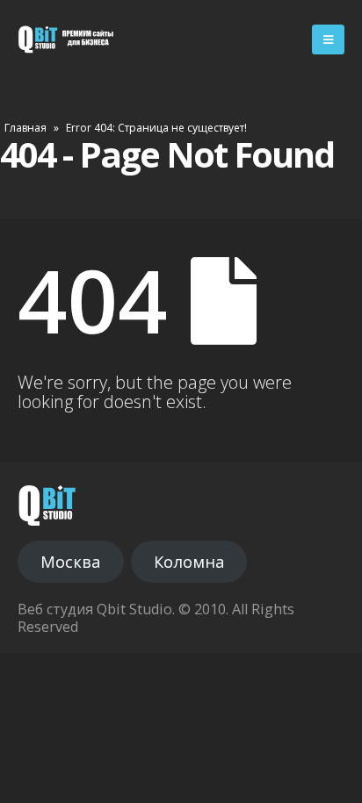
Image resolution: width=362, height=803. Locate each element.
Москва (70, 561)
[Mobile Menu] (328, 39)
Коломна (189, 561)
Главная (25, 127)
